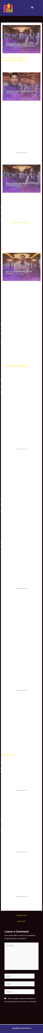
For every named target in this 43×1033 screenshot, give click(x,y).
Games (20, 58)
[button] (32, 7)
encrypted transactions (20, 222)
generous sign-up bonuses (16, 366)
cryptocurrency (8, 754)
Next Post (21, 921)
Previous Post (21, 915)
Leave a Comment (9, 58)
